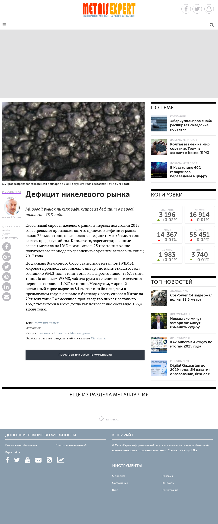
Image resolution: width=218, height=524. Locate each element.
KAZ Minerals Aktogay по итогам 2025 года (191, 344)
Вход (115, 489)
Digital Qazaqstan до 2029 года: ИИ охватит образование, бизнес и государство (190, 371)
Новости (60, 333)
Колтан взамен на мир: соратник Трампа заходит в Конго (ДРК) (190, 148)
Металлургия (80, 333)
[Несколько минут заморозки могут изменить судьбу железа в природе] (159, 321)
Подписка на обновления (21, 445)
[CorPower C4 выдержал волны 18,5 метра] (159, 298)
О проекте (118, 475)
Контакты (168, 482)
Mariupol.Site (189, 450)
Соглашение (120, 482)
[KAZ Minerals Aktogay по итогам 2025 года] (159, 345)
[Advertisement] (109, 63)
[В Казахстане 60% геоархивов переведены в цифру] (159, 170)
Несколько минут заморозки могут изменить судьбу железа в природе (186, 325)
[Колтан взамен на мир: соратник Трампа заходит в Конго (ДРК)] (159, 147)
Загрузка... (112, 419)
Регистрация (170, 489)
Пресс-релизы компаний (71, 445)
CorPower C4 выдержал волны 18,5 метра (191, 297)
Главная (45, 333)
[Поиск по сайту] (212, 25)
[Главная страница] (109, 11)
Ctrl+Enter (99, 338)
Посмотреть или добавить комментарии (85, 354)
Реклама (167, 475)
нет (7, 234)
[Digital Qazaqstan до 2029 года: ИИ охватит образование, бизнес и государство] (159, 368)
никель (54, 323)
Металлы (41, 323)
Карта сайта (12, 452)
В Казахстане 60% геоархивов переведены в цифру (188, 172)
